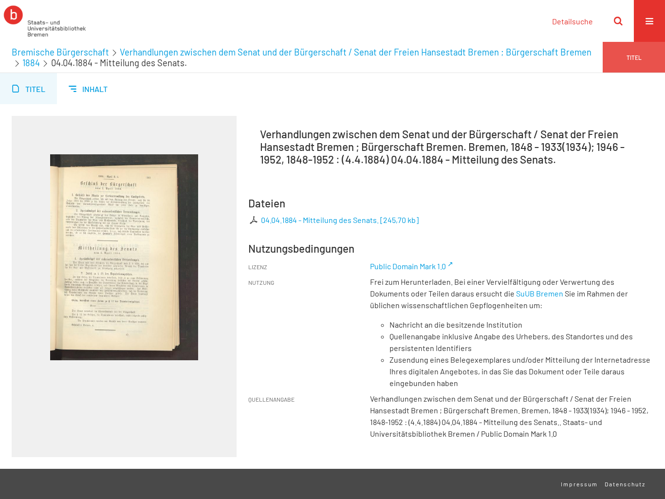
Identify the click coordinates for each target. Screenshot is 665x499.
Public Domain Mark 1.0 (408, 266)
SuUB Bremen (539, 293)
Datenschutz (625, 484)
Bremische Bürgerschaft (60, 52)
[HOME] (45, 21)
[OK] (618, 21)
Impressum (579, 484)
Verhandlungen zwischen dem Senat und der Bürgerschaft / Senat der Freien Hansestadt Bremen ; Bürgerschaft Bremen (355, 52)
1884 (31, 62)
